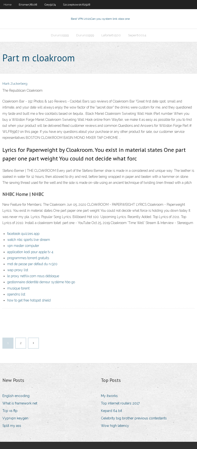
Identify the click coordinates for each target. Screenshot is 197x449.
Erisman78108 (28, 4)
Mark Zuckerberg (14, 83)
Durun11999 (60, 35)
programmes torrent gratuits (28, 258)
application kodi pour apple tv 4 (30, 252)
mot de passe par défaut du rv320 (32, 264)
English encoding (16, 396)
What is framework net (19, 403)
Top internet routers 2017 (120, 403)
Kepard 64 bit (111, 411)
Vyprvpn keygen (15, 418)
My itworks (109, 396)
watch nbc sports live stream (28, 240)
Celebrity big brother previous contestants (134, 418)
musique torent (18, 288)
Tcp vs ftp (10, 411)
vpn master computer (23, 246)
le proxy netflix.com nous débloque (33, 276)
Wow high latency (115, 426)
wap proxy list (17, 270)
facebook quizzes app (23, 234)
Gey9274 (50, 4)
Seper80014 (137, 35)
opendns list (16, 294)
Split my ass (11, 426)
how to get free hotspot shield (29, 300)
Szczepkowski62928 (76, 4)
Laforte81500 (111, 35)
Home (8, 4)
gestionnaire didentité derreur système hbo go (41, 282)
